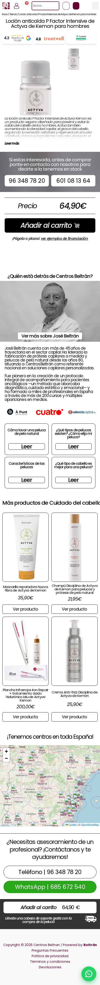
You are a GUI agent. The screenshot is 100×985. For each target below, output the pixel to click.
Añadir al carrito (46, 225)
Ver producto (25, 609)
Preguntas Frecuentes (50, 950)
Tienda (13, 14)
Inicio (4, 14)
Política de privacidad (50, 956)
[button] (95, 6)
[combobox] (43, 6)
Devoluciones (50, 967)
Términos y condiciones (50, 961)
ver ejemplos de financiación (64, 238)
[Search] (57, 6)
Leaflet (72, 824)
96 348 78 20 (27, 181)
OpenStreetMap (90, 824)
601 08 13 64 (73, 181)
